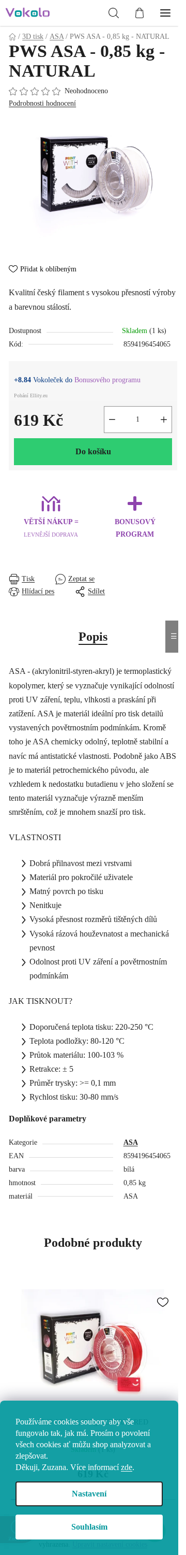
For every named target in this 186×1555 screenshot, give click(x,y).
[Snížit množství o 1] (112, 420)
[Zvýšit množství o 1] (164, 420)
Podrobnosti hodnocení (42, 103)
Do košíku (93, 451)
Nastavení (89, 1493)
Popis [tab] (93, 636)
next (171, 1332)
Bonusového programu (107, 380)
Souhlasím (89, 1526)
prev (14, 1332)
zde (126, 1467)
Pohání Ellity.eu (31, 395)
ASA (130, 1142)
